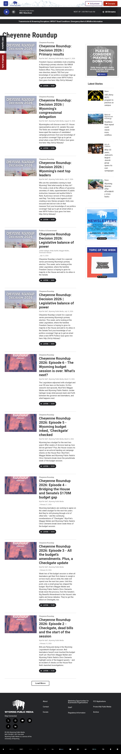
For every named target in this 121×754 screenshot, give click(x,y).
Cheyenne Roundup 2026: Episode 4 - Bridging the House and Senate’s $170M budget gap (55, 489)
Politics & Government (48, 231)
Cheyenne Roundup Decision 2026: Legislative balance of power (56, 240)
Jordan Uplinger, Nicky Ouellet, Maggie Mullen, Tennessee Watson (54, 252)
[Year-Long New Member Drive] (102, 60)
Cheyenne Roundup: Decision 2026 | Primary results (55, 50)
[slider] (17, 12)
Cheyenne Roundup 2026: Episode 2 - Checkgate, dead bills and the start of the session (56, 628)
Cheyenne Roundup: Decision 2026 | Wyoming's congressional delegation (55, 108)
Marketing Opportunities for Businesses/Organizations (78, 702)
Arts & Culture (107, 145)
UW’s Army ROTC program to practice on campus (109, 100)
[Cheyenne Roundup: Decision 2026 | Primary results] (21, 51)
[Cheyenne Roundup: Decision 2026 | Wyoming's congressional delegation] (21, 105)
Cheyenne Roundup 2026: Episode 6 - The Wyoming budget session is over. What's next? (57, 366)
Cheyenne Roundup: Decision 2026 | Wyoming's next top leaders (55, 169)
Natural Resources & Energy (108, 116)
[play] (6, 12)
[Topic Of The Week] (102, 262)
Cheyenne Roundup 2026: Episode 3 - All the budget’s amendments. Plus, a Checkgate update (56, 554)
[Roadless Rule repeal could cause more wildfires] (95, 119)
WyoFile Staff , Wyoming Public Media (51, 58)
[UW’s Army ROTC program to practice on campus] (95, 95)
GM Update (3, 43)
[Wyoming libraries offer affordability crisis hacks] (95, 184)
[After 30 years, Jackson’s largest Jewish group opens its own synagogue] (95, 149)
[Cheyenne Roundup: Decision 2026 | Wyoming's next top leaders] (21, 167)
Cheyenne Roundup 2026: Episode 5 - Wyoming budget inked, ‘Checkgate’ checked (55, 426)
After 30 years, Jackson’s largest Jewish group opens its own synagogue (109, 160)
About (45, 701)
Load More (40, 683)
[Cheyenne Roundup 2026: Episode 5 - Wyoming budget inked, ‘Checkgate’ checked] (21, 423)
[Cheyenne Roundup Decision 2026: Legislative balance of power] (21, 239)
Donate (111, 3)
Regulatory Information (76, 713)
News (106, 91)
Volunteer (95, 3)
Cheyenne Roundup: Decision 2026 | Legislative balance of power (56, 301)
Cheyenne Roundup (46, 43)
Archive (96, 712)
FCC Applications (99, 701)
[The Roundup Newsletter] (102, 224)
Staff (70, 707)
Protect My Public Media (102, 707)
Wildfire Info (3, 61)
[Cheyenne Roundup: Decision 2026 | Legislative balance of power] (21, 299)
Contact (46, 707)
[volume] (14, 12)
